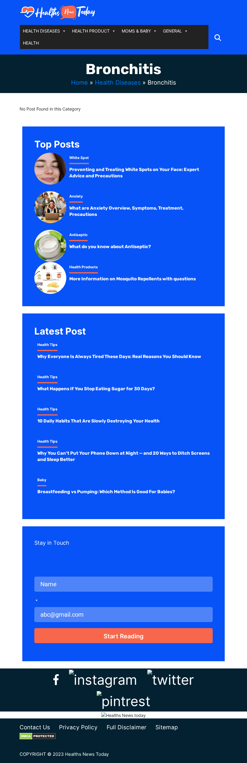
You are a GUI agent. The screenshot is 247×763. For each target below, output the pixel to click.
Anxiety (76, 196)
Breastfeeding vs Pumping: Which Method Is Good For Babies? (106, 491)
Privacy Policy (78, 727)
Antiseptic (78, 234)
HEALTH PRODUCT (91, 30)
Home (79, 82)
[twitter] (171, 678)
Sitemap (166, 727)
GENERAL (172, 30)
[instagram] (103, 678)
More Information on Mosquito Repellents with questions (132, 279)
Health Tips (47, 344)
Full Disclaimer (126, 727)
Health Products (83, 267)
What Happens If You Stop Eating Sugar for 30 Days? (96, 388)
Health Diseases (118, 82)
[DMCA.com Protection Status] (42, 736)
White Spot (79, 157)
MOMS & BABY (136, 30)
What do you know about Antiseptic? (110, 246)
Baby (41, 480)
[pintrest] (123, 700)
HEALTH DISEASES (41, 30)
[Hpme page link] (57, 12)
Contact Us (35, 727)
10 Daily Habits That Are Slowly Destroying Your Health (98, 421)
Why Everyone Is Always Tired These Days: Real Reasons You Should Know (119, 356)
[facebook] (56, 678)
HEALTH (31, 42)
